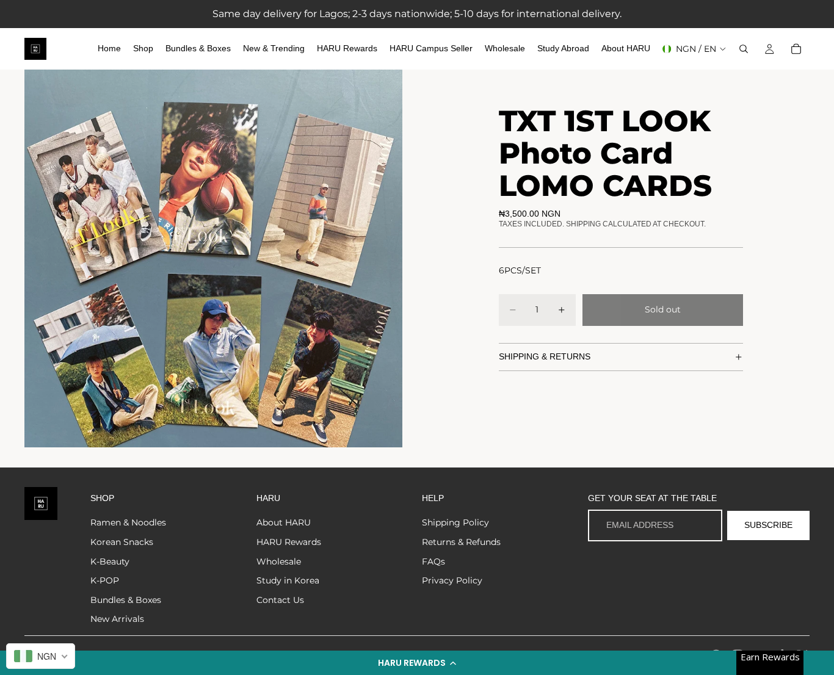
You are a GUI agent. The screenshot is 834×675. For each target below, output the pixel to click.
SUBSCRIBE (768, 525)
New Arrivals (117, 618)
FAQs (433, 561)
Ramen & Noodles (128, 522)
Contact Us (280, 599)
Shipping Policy (455, 522)
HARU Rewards (288, 541)
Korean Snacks (121, 541)
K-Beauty (109, 561)
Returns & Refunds (461, 541)
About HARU (283, 522)
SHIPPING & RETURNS (544, 356)
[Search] (743, 48)
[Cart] (796, 48)
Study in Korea (287, 580)
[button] (417, 663)
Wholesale (278, 561)
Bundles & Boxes (125, 599)
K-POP (104, 580)
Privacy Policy (452, 580)
